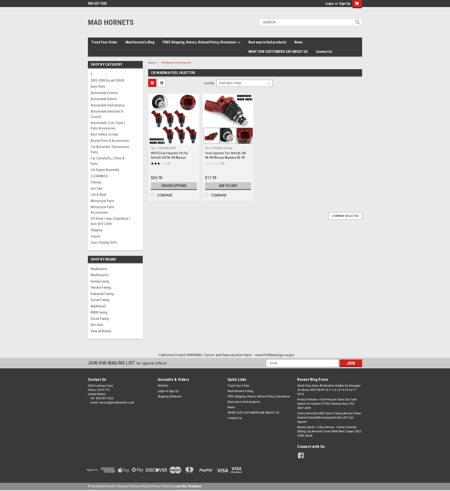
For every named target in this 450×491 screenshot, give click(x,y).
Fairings (96, 182)
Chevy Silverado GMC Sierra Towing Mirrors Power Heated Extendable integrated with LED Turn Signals (329, 417)
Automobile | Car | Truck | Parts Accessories (108, 125)
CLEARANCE (99, 176)
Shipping (96, 230)
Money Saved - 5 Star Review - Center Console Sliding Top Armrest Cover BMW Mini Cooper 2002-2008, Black (329, 431)
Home (152, 62)
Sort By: (209, 83)
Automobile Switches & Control (107, 114)
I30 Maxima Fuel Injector (176, 62)
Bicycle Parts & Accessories (110, 141)
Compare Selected (345, 216)
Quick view (174, 141)
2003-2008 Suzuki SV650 (107, 80)
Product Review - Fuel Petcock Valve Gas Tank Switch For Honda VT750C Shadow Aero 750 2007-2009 (327, 404)
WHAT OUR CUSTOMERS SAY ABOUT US (278, 51)
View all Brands (101, 331)
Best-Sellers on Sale (104, 134)
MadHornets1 (100, 275)
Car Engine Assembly (105, 170)
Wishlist (163, 385)
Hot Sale (96, 188)
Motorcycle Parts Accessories (102, 210)
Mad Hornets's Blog (140, 42)
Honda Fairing (100, 281)
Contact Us (324, 51)
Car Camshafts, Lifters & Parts (107, 161)
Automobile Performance (108, 105)
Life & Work (98, 195)
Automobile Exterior (104, 93)
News (298, 42)
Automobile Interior (104, 99)
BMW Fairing (99, 312)
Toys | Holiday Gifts (104, 242)
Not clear (97, 325)
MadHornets (99, 269)
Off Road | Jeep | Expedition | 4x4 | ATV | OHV (110, 221)
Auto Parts (98, 86)
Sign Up (344, 3)
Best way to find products (267, 42)
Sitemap (122, 486)
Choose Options (174, 186)
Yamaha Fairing (101, 287)
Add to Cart (228, 186)
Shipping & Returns (170, 396)
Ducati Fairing (100, 319)
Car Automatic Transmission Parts (110, 149)
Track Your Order (104, 42)
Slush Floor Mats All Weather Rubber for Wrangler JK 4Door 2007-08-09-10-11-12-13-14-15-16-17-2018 (329, 390)
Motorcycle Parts (102, 201)
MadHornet (98, 306)
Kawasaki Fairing (102, 294)
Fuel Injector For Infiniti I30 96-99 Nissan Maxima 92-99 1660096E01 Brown (225, 157)
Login (330, 3)
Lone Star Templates (188, 486)
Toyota (95, 236)
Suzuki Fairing (100, 300)
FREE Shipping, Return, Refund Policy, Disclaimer (200, 42)
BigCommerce (151, 486)
